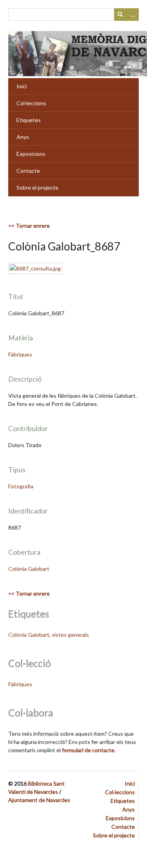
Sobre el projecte (37, 187)
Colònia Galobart (28, 568)
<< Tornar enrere (29, 225)
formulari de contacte (88, 750)
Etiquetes (28, 120)
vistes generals (70, 634)
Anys (22, 136)
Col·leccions (31, 103)
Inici (21, 86)
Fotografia (20, 486)
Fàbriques (20, 354)
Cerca (120, 14)
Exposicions (30, 153)
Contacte (28, 170)
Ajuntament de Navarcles (39, 800)
